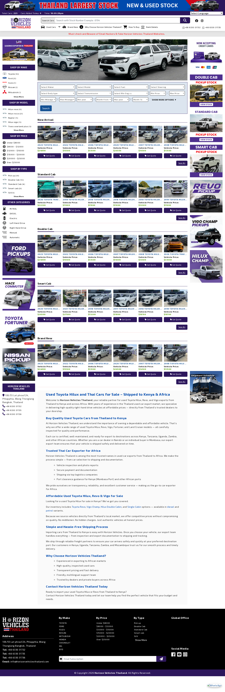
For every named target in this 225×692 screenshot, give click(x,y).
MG (60, 646)
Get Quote (50, 156)
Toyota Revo (79, 506)
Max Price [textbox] (175, 93)
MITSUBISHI (64, 636)
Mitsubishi (14, 92)
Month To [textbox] (137, 99)
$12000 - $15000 (15, 150)
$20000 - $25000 (16, 158)
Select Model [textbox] (84, 87)
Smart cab (15, 188)
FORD (61, 626)
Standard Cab (16, 184)
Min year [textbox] (82, 99)
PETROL (13, 209)
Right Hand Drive (18, 228)
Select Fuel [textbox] (119, 87)
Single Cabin (134, 506)
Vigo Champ (93, 506)
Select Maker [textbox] (47, 87)
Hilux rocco (15, 113)
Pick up (13, 175)
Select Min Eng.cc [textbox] (123, 93)
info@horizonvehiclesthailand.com (30, 661)
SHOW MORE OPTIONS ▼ (164, 100)
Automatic (15, 237)
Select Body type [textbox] (49, 93)
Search (46, 108)
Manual (13, 232)
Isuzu (12, 83)
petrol (49, 510)
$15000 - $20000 (16, 154)
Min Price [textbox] (155, 93)
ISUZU (62, 629)
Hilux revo (15, 109)
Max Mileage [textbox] (66, 99)
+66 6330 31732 (192, 27)
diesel (170, 506)
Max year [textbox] (118, 99)
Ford (12, 78)
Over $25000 (13, 162)
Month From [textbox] (103, 99)
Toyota (13, 74)
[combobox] (57, 87)
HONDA (62, 639)
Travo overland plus (19, 126)
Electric (13, 218)
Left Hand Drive (17, 223)
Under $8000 (13, 142)
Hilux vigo (14, 122)
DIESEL (13, 213)
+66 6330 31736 (13, 414)
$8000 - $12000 (15, 146)
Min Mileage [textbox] (47, 99)
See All (181, 163)
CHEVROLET (64, 643)
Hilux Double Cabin (111, 506)
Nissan (13, 87)
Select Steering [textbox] (158, 87)
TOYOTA (63, 623)
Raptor (13, 118)
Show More (19, 97)
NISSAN (62, 633)
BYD (61, 649)
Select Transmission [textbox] (88, 93)
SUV (11, 192)
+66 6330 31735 (213, 27)
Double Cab (16, 180)
